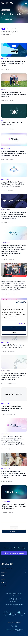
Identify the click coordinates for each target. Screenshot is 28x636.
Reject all (14, 332)
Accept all (14, 327)
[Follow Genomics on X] (12, 626)
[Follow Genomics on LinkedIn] (16, 626)
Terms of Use (10, 622)
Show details (22, 323)
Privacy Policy (17, 622)
